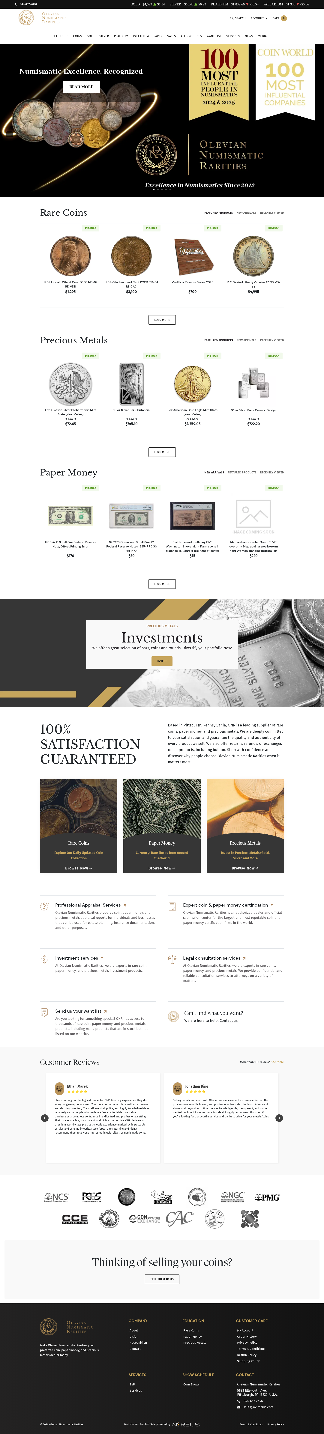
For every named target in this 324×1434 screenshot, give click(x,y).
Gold (90, 36)
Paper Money (192, 1336)
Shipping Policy (248, 1361)
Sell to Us (60, 36)
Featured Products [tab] (218, 212)
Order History (247, 1336)
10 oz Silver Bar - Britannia (131, 410)
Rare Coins (191, 1330)
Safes (171, 36)
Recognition (138, 1342)
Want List (214, 36)
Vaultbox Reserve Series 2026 (192, 282)
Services (233, 36)
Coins (77, 36)
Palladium (141, 36)
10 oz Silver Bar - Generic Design (253, 410)
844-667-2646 (28, 4)
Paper (158, 36)
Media (262, 36)
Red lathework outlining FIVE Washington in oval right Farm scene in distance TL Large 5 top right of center (192, 546)
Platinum (121, 36)
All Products (191, 36)
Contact (135, 1349)
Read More (81, 87)
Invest (162, 661)
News (249, 36)
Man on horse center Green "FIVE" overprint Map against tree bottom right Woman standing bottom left (253, 546)
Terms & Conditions (251, 1349)
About (134, 1330)
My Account (245, 1330)
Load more (162, 320)
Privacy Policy (247, 1342)
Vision (134, 1336)
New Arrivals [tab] (246, 212)
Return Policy (247, 1355)
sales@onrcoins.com (258, 1407)
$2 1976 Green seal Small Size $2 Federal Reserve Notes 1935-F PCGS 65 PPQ (131, 546)
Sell (132, 1384)
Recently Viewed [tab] (272, 212)
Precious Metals (194, 1342)
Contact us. (229, 1020)
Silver (104, 36)
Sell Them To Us (162, 1279)
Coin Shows (191, 1384)
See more (277, 1062)
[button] (153, 189)
